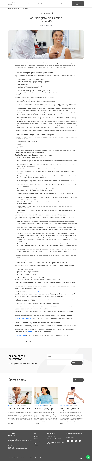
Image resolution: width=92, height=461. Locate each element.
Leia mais (10, 423)
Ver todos (78, 380)
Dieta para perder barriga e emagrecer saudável (69, 409)
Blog (62, 3)
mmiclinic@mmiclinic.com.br (54, 438)
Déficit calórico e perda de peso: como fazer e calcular (19, 409)
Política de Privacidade (37, 458)
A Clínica (29, 3)
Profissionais (44, 3)
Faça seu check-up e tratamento (78, 3)
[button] (88, 457)
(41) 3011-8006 (51, 436)
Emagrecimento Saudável (13, 405)
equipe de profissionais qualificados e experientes (33, 314)
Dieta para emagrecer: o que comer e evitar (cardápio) (44, 409)
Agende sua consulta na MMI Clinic (24, 318)
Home (23, 3)
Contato (66, 3)
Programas (35, 3)
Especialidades (53, 3)
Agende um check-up (20, 335)
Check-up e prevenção (46, 13)
